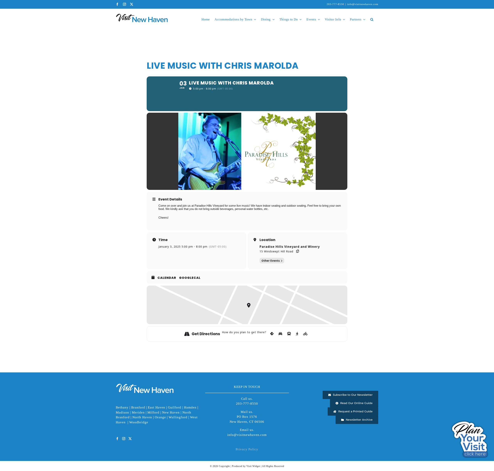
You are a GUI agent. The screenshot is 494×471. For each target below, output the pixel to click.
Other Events (270, 260)
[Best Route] (272, 333)
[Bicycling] (305, 333)
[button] (371, 19)
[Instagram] (123, 438)
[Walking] (297, 333)
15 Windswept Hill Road (276, 251)
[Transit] (289, 333)
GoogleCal (189, 278)
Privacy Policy (247, 449)
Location (267, 240)
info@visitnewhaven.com (362, 4)
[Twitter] (130, 438)
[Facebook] (117, 438)
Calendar (166, 278)
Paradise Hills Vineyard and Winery (290, 246)
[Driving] (280, 333)
